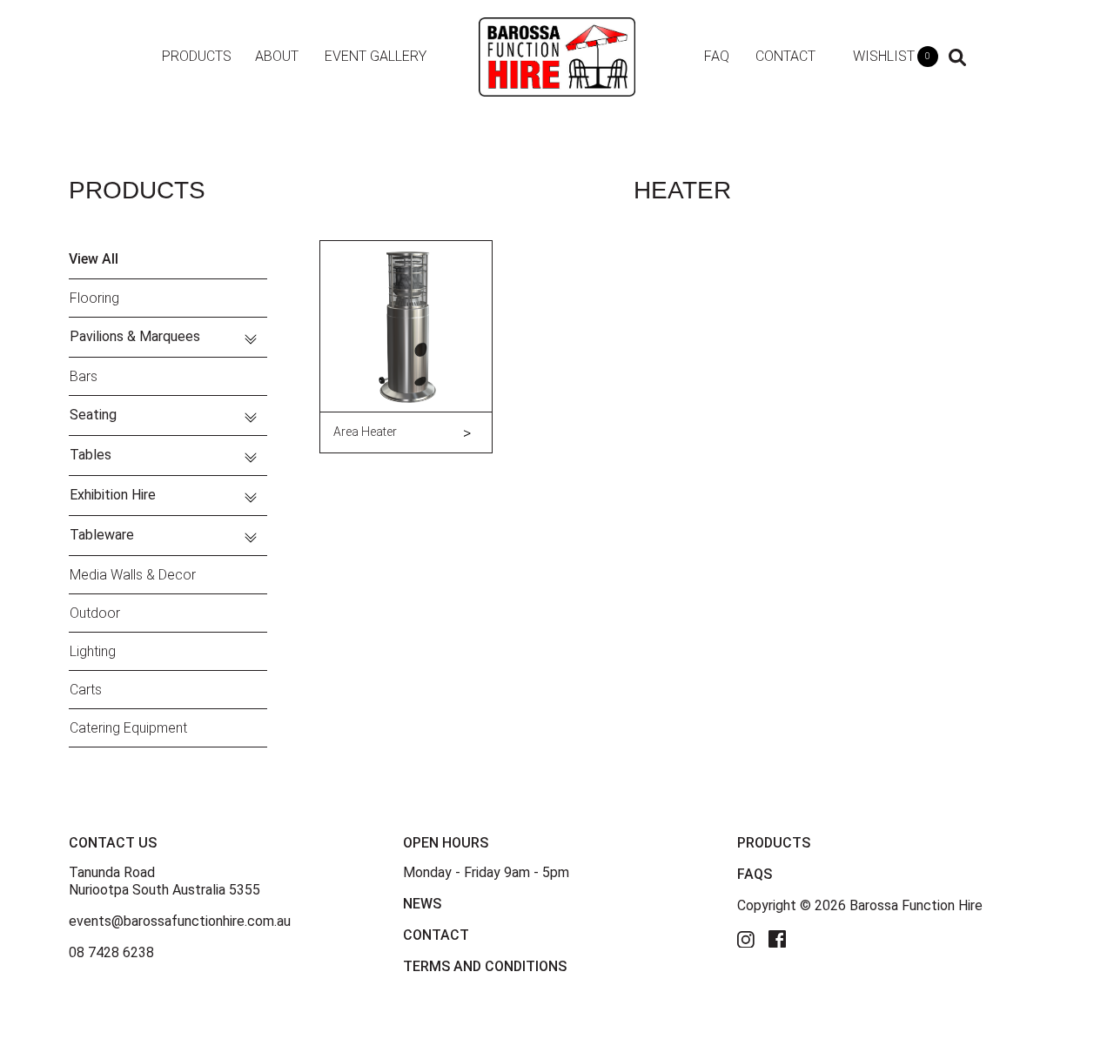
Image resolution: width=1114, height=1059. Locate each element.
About (277, 56)
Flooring (94, 298)
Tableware (102, 534)
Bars (83, 376)
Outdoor (95, 613)
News (422, 903)
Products (197, 56)
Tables (90, 454)
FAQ (716, 56)
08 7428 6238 (111, 952)
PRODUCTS (773, 842)
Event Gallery (375, 56)
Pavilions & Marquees (135, 336)
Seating (93, 414)
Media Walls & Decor (133, 574)
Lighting (93, 651)
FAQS (754, 874)
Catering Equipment (128, 728)
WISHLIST (891, 56)
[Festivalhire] (557, 56)
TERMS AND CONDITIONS (485, 966)
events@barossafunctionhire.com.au (180, 921)
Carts (86, 689)
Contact (785, 56)
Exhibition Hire (113, 494)
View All (93, 259)
